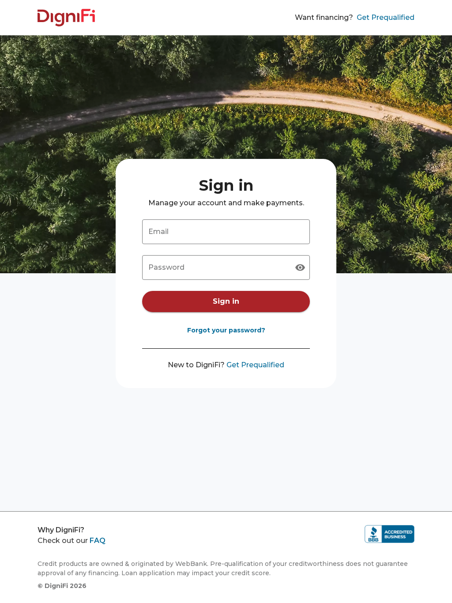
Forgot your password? (226, 330)
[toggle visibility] (300, 267)
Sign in (226, 301)
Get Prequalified (385, 17)
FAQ (97, 540)
